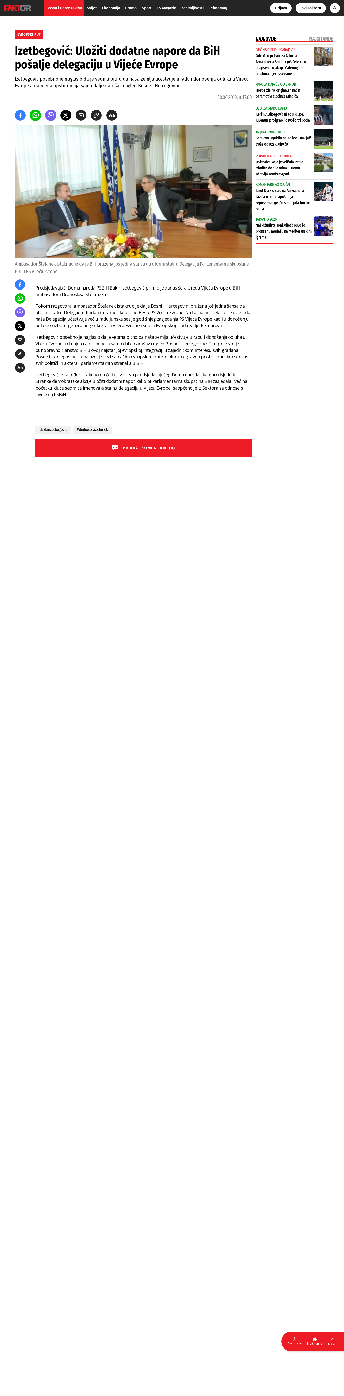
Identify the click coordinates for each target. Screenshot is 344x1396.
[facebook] (20, 115)
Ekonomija (111, 8)
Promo (131, 8)
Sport (147, 8)
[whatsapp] (35, 115)
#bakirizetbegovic (53, 429)
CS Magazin (166, 8)
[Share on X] (65, 115)
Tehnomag (218, 8)
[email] (81, 115)
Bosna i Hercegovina (64, 8)
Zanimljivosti (192, 8)
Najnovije (294, 1343)
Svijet (92, 8)
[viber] (50, 115)
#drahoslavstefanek (92, 429)
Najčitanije (314, 1343)
